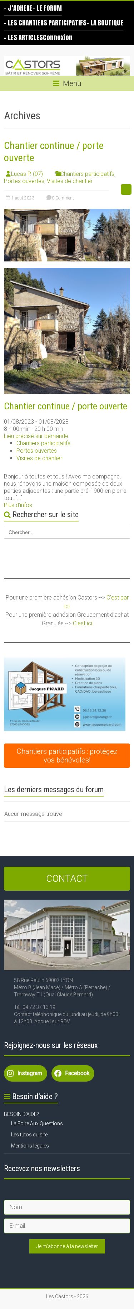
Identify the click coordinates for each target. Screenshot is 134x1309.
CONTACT (67, 878)
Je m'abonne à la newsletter (67, 1246)
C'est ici (82, 623)
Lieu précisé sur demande (36, 436)
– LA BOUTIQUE (104, 23)
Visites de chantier (70, 181)
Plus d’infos (18, 505)
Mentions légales (30, 1146)
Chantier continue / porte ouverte (65, 406)
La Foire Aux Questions (37, 1123)
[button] (64, 694)
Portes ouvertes (24, 181)
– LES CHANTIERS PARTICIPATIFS (45, 23)
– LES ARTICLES (23, 37)
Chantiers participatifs (87, 173)
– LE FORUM (47, 8)
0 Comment (62, 198)
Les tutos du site (29, 1134)
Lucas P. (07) (27, 173)
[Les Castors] (67, 66)
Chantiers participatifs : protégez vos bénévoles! (67, 755)
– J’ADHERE (18, 8)
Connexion (58, 37)
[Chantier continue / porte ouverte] (67, 212)
